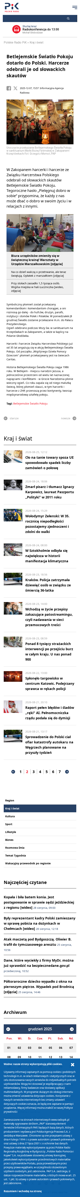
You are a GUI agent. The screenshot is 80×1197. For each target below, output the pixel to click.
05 (50, 1048)
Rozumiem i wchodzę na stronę (23, 1191)
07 (71, 1048)
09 (19, 1057)
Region (9, 800)
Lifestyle (10, 832)
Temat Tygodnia (15, 855)
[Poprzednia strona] (13, 772)
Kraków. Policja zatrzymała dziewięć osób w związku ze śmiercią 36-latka (48, 585)
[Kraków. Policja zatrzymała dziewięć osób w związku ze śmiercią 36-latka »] (13, 583)
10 (29, 1057)
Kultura (10, 816)
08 (9, 1057)
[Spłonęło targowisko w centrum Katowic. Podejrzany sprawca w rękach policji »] (13, 681)
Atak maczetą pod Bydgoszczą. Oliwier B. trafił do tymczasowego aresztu (38, 944)
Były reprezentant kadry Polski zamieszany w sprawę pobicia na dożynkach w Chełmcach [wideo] (39, 923)
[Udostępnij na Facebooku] (10, 88)
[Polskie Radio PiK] (12, 7)
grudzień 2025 (40, 1029)
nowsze (65, 418)
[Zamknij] (72, 1064)
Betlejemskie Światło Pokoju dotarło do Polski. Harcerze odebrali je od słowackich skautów (40, 66)
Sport (8, 824)
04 (40, 1048)
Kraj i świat (37, 42)
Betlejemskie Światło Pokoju (30, 403)
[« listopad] (8, 1029)
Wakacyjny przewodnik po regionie (28, 863)
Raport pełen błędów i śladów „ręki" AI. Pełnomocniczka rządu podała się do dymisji (49, 712)
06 (60, 1048)
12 (50, 1057)
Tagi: (10, 403)
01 (9, 1048)
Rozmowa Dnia (14, 847)
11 (40, 1057)
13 (60, 1057)
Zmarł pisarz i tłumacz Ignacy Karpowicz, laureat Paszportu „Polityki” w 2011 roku (49, 491)
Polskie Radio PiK (15, 42)
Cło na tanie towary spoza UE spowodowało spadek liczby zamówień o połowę (49, 462)
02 (19, 1048)
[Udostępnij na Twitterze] (16, 88)
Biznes (9, 840)
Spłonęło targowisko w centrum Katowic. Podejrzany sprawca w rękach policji (49, 683)
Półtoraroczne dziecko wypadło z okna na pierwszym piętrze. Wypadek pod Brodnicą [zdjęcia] (39, 986)
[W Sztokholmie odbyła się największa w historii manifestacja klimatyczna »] (13, 553)
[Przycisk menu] (74, 7)
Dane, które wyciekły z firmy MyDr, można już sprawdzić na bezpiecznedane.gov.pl (39, 965)
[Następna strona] (67, 772)
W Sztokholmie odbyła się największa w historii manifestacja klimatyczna (46, 555)
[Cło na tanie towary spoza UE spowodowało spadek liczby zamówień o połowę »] (13, 460)
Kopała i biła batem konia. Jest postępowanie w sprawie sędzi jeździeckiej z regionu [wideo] (39, 902)
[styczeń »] (72, 1029)
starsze (14, 418)
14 (71, 1057)
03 (29, 1048)
